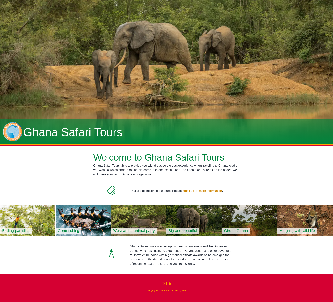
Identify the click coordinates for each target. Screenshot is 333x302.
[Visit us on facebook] (170, 283)
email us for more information (202, 190)
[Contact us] (163, 283)
